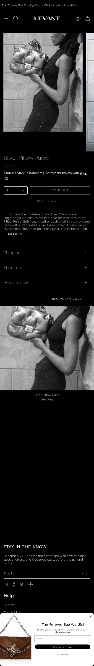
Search (9, 605)
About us (12, 267)
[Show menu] (6, 18)
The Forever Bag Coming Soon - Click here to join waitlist (39, 5)
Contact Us (12, 612)
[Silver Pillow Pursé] (47, 348)
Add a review (16, 282)
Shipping (12, 252)
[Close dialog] (91, 616)
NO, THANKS (62, 654)
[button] (15, 18)
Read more (13, 234)
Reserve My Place (63, 647)
